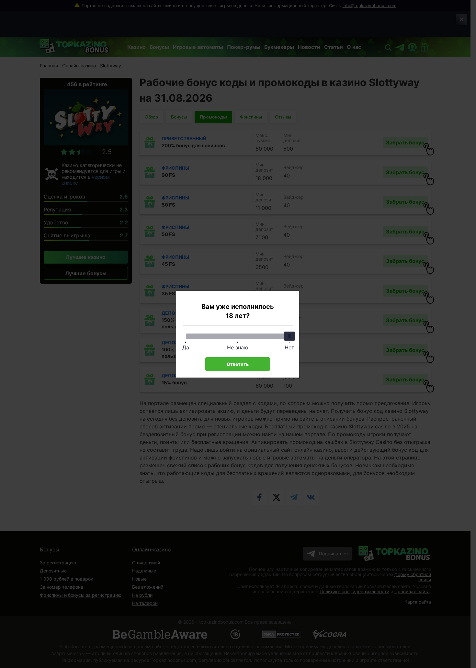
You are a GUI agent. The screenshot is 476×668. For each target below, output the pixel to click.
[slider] (289, 336)
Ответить (238, 364)
